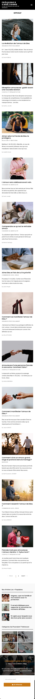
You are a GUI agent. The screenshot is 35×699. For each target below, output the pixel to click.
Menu (31, 4)
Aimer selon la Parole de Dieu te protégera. (15, 137)
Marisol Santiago (7, 242)
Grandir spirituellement (11, 46)
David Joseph (6, 196)
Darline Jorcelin (7, 106)
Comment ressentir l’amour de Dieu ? (17, 505)
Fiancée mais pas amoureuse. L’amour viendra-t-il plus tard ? (15, 551)
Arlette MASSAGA (7, 381)
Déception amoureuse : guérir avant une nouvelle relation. (17, 88)
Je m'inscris (18, 684)
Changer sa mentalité (10, 185)
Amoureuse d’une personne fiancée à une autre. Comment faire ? (17, 366)
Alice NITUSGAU (7, 335)
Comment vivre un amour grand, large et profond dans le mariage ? (17, 458)
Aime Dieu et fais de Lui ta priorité (16, 272)
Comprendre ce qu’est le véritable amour (16, 227)
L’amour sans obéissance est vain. (17, 182)
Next (24, 576)
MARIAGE (5, 462)
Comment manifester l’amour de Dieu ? (16, 412)
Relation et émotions (10, 140)
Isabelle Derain (7, 152)
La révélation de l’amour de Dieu (16, 43)
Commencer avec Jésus (10, 275)
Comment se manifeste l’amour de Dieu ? (17, 318)
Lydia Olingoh (6, 286)
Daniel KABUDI (7, 57)
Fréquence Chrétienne (9, 3)
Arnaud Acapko (7, 568)
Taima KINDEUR (7, 520)
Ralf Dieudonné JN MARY (9, 473)
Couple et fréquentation (11, 92)
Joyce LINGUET (7, 427)
